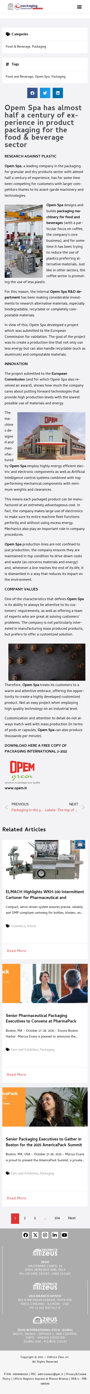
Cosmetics (18, 926)
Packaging (39, 47)
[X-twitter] (35, 1235)
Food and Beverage (19, 77)
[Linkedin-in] (55, 1235)
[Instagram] (45, 1235)
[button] (79, 6)
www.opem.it (16, 789)
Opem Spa (13, 166)
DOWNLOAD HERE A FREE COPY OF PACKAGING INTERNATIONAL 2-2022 (36, 749)
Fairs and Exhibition (24, 1050)
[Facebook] (25, 1235)
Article (31, 926)
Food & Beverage (18, 47)
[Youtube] (64, 1235)
